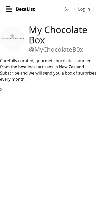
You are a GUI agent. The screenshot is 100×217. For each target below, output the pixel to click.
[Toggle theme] (66, 9)
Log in (84, 9)
